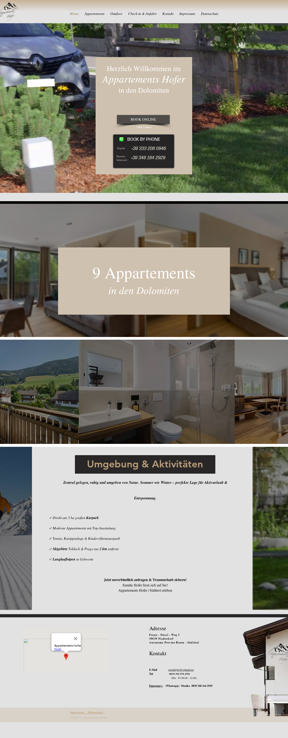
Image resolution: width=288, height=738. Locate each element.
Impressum (79, 712)
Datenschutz (96, 712)
